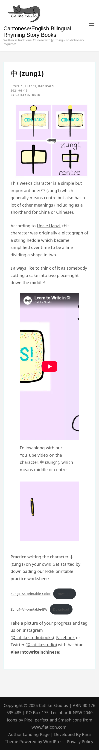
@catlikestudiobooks (32, 637)
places (30, 86)
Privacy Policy (80, 741)
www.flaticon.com (49, 727)
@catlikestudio (41, 644)
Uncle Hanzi (48, 225)
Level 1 (17, 86)
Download (64, 593)
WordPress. (54, 741)
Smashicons (70, 720)
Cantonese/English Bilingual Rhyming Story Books (37, 31)
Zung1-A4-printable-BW (29, 609)
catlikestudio (28, 95)
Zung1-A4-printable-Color (31, 593)
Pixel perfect (36, 720)
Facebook (65, 637)
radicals (46, 86)
